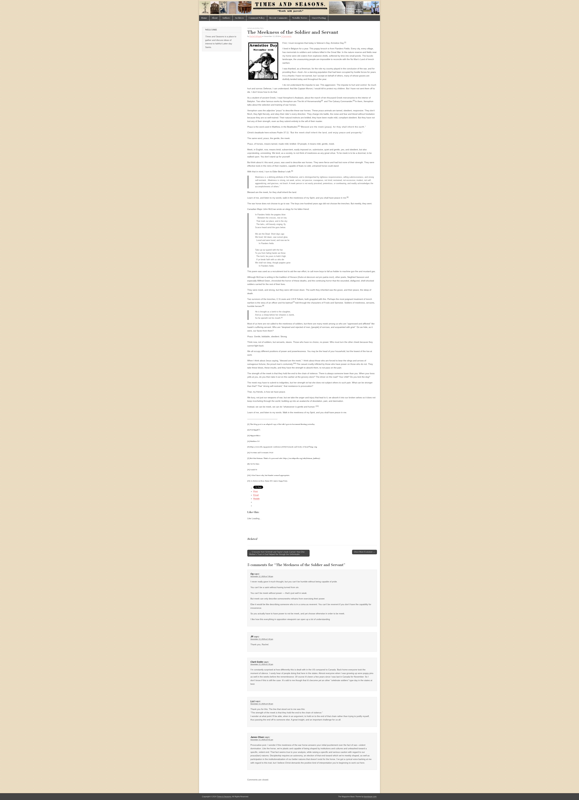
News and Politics (255, 28)
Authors (226, 18)
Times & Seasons (224, 797)
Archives (239, 18)
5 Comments (286, 36)
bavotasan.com (370, 797)
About (215, 18)
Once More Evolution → (364, 552)
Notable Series (299, 18)
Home (204, 18)
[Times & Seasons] (289, 7)
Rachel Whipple (256, 36)
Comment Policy (257, 18)
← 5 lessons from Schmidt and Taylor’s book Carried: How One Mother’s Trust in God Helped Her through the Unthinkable (277, 553)
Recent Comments (278, 18)
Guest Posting (319, 18)
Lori (252, 701)
